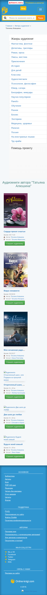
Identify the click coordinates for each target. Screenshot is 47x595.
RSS (9, 562)
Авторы (8, 479)
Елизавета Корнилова (19, 422)
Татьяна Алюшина (17, 237)
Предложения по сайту (14, 514)
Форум (8, 500)
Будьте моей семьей (13, 444)
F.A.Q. (7, 511)
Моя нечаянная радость (15, 350)
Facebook (12, 554)
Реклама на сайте (12, 573)
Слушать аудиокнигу (14, 243)
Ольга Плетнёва (17, 358)
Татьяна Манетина (18, 239)
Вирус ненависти (11, 290)
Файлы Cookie (11, 517)
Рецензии (9, 488)
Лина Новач (16, 452)
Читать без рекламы (13, 491)
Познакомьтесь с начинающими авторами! (22, 534)
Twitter (10, 557)
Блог (7, 482)
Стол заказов (10, 494)
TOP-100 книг (10, 485)
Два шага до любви (13, 414)
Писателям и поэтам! (14, 540)
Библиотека (10, 476)
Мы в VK (11, 552)
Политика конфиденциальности (18, 520)
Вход (23, 8)
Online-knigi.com (25, 581)
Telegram (11, 559)
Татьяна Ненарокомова (20, 299)
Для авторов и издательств (16, 537)
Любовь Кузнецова (18, 393)
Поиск (40, 18)
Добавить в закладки (35, 2)
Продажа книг (10, 531)
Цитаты (8, 497)
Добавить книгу (16, 2)
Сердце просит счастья (14, 231)
